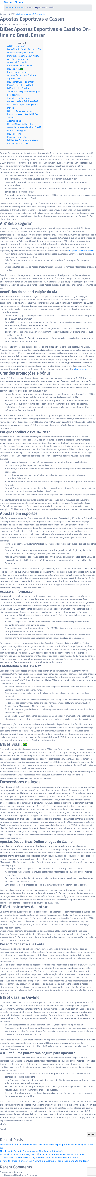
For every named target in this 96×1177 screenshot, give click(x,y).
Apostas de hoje (14, 120)
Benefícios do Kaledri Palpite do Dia (24, 49)
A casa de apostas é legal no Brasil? (24, 127)
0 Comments (39, 14)
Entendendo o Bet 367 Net (20, 65)
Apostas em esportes (17, 59)
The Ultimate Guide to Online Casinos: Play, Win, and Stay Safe (31, 1151)
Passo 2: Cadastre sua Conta (20, 85)
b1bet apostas (19, 7)
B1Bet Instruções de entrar (20, 81)
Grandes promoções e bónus (20, 52)
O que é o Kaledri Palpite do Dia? (22, 101)
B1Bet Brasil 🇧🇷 (15, 68)
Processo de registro (17, 130)
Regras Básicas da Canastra (20, 124)
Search (3, 1129)
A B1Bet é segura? (16, 46)
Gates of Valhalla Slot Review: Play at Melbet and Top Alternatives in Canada (39, 1157)
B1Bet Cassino (14, 133)
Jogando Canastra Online (19, 98)
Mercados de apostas (17, 137)
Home (9, 7)
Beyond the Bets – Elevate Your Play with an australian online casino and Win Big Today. (44, 1161)
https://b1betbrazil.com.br (81, 250)
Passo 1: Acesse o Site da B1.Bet (22, 114)
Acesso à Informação (17, 62)
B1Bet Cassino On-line (18, 88)
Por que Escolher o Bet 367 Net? (23, 55)
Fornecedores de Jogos (18, 72)
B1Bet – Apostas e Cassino (20, 111)
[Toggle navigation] (90, 2)
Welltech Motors (24, 14)
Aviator (10, 117)
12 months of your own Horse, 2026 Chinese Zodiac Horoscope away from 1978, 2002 (42, 1154)
